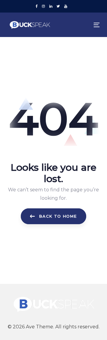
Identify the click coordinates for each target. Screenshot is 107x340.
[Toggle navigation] (84, 25)
